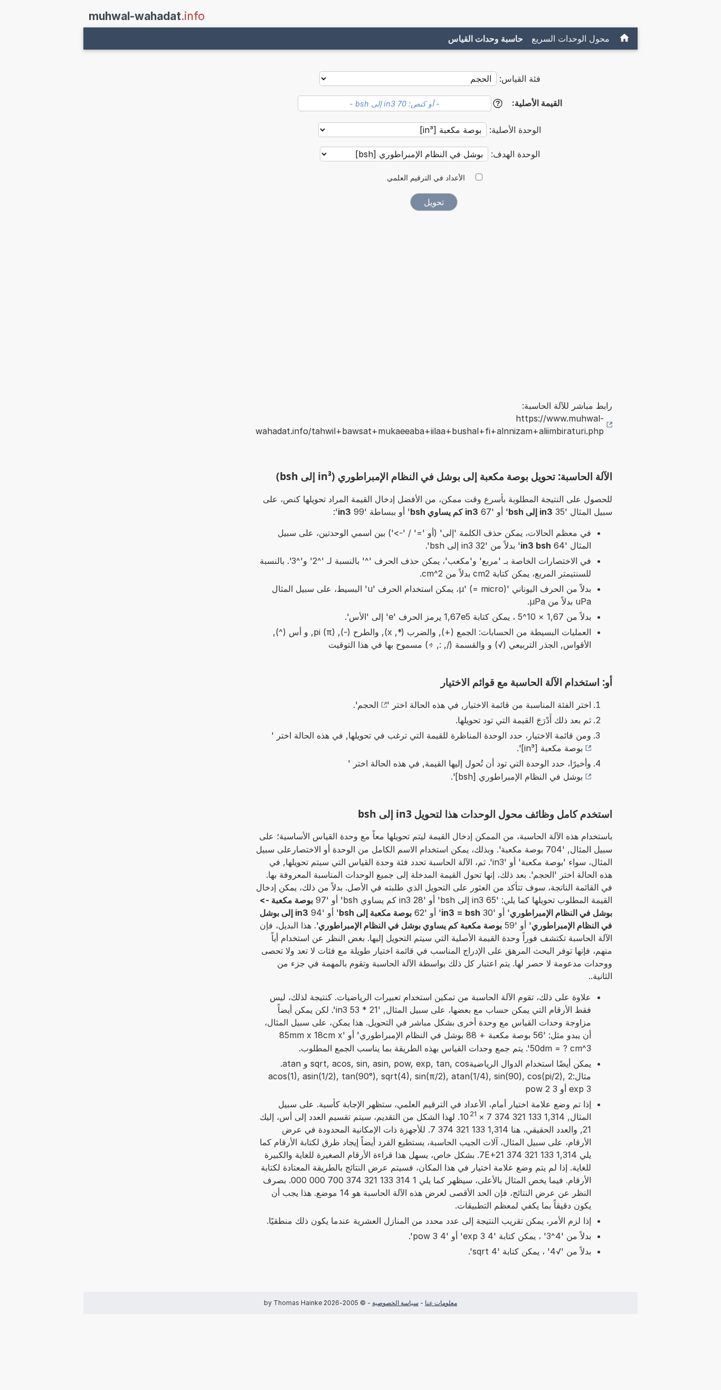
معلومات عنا (441, 1303)
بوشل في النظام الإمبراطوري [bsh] (519, 776)
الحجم (367, 704)
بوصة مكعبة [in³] (552, 748)
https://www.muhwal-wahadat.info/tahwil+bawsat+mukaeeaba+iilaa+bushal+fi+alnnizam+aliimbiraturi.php (429, 424)
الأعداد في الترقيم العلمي (426, 178)
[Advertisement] (434, 298)
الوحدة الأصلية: (514, 129)
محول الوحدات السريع (571, 38)
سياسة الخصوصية (395, 1303)
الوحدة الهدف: (514, 154)
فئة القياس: (519, 78)
